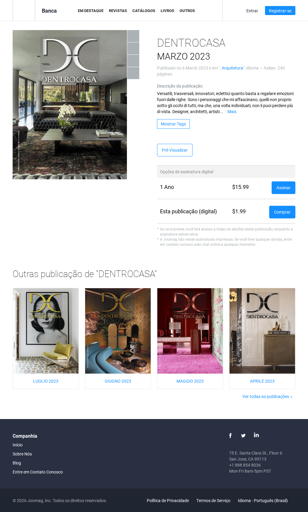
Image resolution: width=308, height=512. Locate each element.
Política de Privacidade (168, 500)
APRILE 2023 (262, 381)
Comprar (282, 212)
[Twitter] (243, 436)
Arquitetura (232, 68)
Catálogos (143, 10)
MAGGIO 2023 (190, 381)
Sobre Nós (22, 454)
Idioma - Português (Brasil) (263, 500)
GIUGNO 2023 (118, 381)
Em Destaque (90, 10)
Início (18, 445)
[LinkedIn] (256, 436)
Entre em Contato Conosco (38, 472)
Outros (187, 10)
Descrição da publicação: (180, 86)
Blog (17, 463)
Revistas (118, 10)
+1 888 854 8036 (245, 465)
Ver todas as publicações (265, 396)
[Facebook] (230, 436)
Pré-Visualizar (175, 150)
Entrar (252, 11)
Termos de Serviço (213, 500)
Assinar (283, 187)
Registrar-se (280, 11)
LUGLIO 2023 (45, 381)
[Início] (24, 10)
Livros (167, 10)
